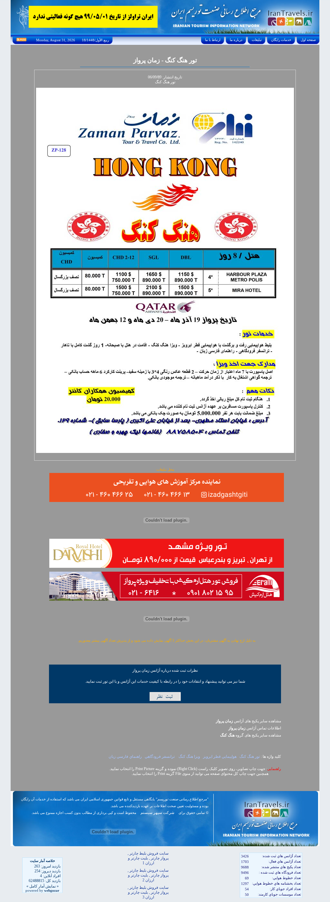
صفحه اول (308, 40)
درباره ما (236, 40)
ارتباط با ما (212, 40)
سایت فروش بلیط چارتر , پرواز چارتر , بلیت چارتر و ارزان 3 (148, 892)
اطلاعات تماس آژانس (254, 728)
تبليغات (257, 40)
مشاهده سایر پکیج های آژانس (248, 721)
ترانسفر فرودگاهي (160, 756)
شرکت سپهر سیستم (157, 812)
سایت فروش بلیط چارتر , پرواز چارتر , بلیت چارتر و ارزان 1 (148, 858)
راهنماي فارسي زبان (125, 756)
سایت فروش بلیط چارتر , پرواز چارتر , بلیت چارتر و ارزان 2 (148, 875)
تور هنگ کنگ (249, 756)
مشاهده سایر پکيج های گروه (250, 735)
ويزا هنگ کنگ (189, 756)
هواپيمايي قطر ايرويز (220, 756)
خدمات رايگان (281, 40)
